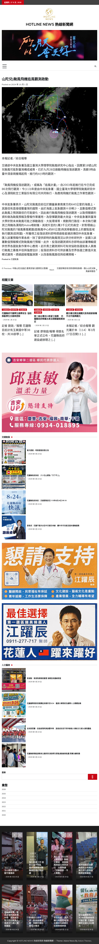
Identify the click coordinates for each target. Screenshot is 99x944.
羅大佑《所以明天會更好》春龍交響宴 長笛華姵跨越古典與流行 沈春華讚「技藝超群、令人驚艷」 (61, 865)
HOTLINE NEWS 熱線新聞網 (49, 24)
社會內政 (55, 310)
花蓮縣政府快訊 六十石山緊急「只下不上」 (44, 475)
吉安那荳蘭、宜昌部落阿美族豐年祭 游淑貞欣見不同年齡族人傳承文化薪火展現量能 (59, 728)
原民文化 (8, 906)
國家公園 (8, 868)
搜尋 (4, 772)
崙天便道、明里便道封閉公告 (38, 450)
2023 (4, 802)
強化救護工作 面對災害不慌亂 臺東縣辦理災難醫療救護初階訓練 (36, 867)
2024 (4, 798)
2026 (4, 789)
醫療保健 (33, 860)
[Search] (95, 66)
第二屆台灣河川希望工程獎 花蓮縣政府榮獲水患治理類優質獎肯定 (49, 319)
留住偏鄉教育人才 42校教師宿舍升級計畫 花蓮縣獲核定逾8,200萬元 (86, 920)
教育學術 (14, 310)
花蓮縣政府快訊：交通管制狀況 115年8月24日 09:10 (47, 500)
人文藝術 (8, 903)
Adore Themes (84, 941)
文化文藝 (58, 854)
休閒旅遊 (46, 310)
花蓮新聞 (23, 310)
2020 (4, 815)
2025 (4, 794)
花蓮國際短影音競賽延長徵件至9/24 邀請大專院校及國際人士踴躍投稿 (54, 703)
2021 (4, 811)
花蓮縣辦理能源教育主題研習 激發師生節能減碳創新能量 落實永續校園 (53, 753)
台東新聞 (33, 853)
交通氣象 (15, 259)
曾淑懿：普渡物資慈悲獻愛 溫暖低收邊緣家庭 (44, 678)
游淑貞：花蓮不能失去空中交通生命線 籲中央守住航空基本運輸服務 (53, 526)
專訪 (65, 848)
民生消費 (33, 909)
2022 (4, 806)
